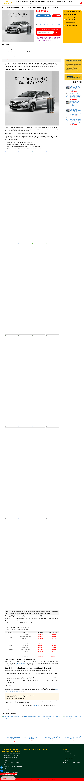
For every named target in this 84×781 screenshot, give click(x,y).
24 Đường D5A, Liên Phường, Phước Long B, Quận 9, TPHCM (11, 759)
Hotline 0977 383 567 (8, 778)
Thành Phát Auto (36, 705)
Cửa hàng (12, 6)
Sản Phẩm (32, 1)
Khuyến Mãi (64, 1)
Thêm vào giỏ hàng (44, 15)
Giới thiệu (67, 751)
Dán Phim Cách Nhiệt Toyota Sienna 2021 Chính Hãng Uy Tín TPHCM (52, 737)
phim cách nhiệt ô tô (49, 129)
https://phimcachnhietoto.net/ (15, 766)
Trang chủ (5, 6)
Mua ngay (56, 15)
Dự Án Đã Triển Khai (40, 1)
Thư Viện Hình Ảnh (51, 1)
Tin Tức (59, 1)
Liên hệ (70, 1)
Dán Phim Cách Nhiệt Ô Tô (22, 1)
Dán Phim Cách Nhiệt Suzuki (41, 6)
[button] (81, 3)
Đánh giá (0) (8, 710)
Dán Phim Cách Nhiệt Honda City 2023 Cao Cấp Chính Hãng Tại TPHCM (72, 737)
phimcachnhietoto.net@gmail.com (11, 770)
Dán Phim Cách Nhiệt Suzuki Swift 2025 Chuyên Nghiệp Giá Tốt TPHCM (32, 737)
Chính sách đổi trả (69, 753)
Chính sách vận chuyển (70, 756)
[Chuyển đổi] (3, 60)
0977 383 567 (11, 762)
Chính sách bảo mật (69, 758)
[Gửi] (30, 4)
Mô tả (6, 60)
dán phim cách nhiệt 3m (21, 663)
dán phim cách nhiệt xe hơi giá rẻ (72, 762)
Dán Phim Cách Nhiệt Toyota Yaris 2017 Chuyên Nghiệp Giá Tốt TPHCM (12, 737)
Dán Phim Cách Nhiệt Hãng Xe (25, 6)
